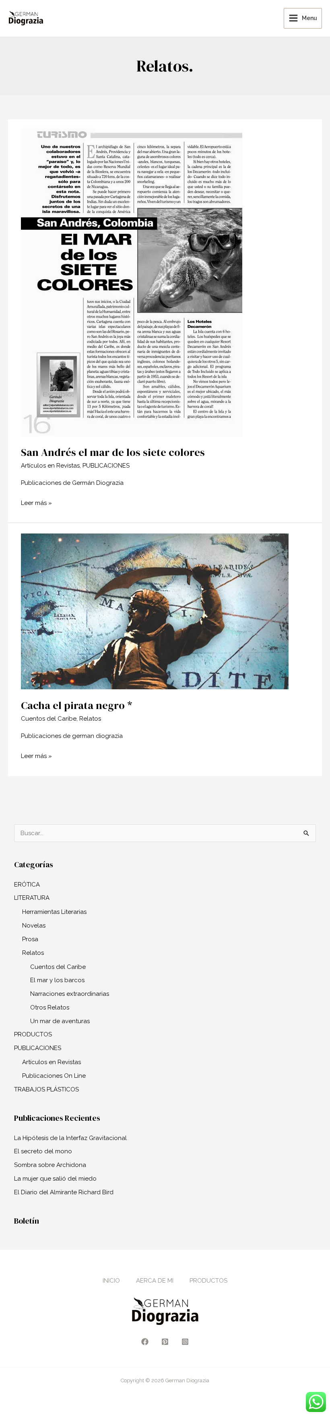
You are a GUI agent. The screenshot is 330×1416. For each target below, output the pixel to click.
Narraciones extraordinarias (69, 993)
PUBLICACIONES (106, 465)
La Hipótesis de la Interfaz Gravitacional (70, 1138)
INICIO (111, 1280)
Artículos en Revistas (50, 465)
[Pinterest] (165, 1341)
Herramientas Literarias (54, 911)
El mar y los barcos (57, 980)
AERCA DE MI (154, 1280)
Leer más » (36, 502)
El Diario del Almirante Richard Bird (63, 1192)
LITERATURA (32, 897)
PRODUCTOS (33, 1034)
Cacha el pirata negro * (76, 705)
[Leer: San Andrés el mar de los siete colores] (131, 282)
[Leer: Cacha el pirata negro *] (155, 610)
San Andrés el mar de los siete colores (113, 452)
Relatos (90, 718)
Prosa (30, 939)
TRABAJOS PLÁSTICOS (46, 1089)
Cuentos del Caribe (48, 718)
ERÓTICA (27, 884)
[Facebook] (144, 1341)
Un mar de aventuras (60, 1021)
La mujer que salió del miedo (55, 1178)
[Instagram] (185, 1341)
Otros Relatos (49, 1007)
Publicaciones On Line (54, 1075)
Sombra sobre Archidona (50, 1165)
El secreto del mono (43, 1151)
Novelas (33, 925)
